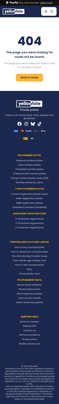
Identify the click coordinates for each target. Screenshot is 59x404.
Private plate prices (29, 289)
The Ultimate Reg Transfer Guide (29, 256)
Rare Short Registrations (29, 213)
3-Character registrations (29, 223)
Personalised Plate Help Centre (29, 241)
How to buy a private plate (29, 247)
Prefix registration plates (29, 198)
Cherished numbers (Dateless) (29, 207)
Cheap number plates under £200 (29, 178)
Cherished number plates (29, 169)
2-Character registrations (29, 218)
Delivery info (29, 325)
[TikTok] (39, 124)
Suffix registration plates (29, 202)
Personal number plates (29, 160)
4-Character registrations (29, 227)
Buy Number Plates (29, 155)
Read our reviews (29, 321)
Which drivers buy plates (29, 302)
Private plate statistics (29, 284)
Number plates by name (29, 182)
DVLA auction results (29, 298)
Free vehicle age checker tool (29, 260)
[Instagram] (26, 124)
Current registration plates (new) (29, 194)
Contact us (29, 330)
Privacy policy (29, 339)
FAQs (29, 269)
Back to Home (29, 77)
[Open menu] (46, 11)
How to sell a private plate (29, 264)
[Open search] (52, 11)
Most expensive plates (29, 293)
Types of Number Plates (29, 188)
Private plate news (29, 273)
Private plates (29, 110)
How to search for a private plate (29, 251)
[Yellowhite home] (13, 11)
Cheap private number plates (29, 173)
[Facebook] (19, 124)
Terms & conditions (29, 334)
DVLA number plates (29, 164)
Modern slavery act (29, 343)
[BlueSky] (33, 124)
